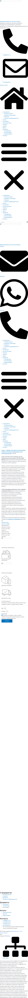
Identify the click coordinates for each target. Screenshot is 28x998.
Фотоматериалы (8, 132)
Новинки (5, 126)
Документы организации (9, 115)
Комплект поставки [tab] (5, 527)
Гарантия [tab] (3, 530)
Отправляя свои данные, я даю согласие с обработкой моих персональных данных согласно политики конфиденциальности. (12, 617)
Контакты (5, 135)
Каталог (4, 119)
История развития (8, 113)
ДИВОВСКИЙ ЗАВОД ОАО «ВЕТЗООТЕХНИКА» (10, 21)
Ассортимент (6, 121)
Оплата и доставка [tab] (5, 528)
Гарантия (5, 124)
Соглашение (4, 613)
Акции (4, 127)
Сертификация (7, 130)
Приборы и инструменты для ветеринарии (15, 450)
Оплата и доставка (7, 123)
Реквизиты (6, 116)
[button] (14, 166)
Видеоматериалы (8, 134)
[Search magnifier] (27, 222)
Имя (2, 608)
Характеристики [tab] (5, 525)
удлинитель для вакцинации (14, 519)
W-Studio (8, 936)
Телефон (3, 611)
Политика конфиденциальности (11, 118)
